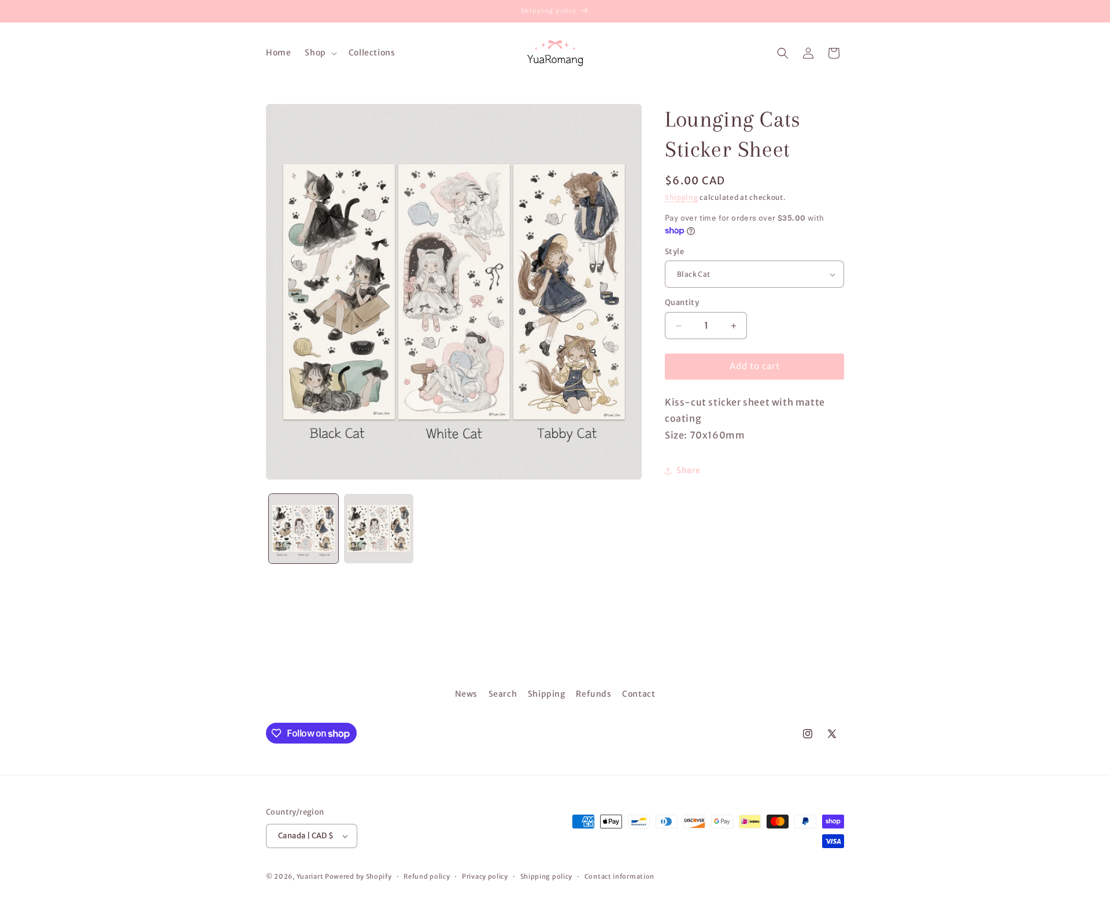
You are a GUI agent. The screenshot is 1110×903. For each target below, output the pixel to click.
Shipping (681, 197)
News (466, 694)
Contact (638, 694)
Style (674, 252)
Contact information (619, 876)
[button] (319, 52)
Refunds (593, 694)
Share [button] (688, 471)
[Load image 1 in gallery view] (303, 528)
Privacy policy (485, 876)
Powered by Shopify (358, 876)
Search (503, 694)
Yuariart (310, 876)
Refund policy (427, 876)
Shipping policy (546, 876)
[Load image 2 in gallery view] (378, 528)
